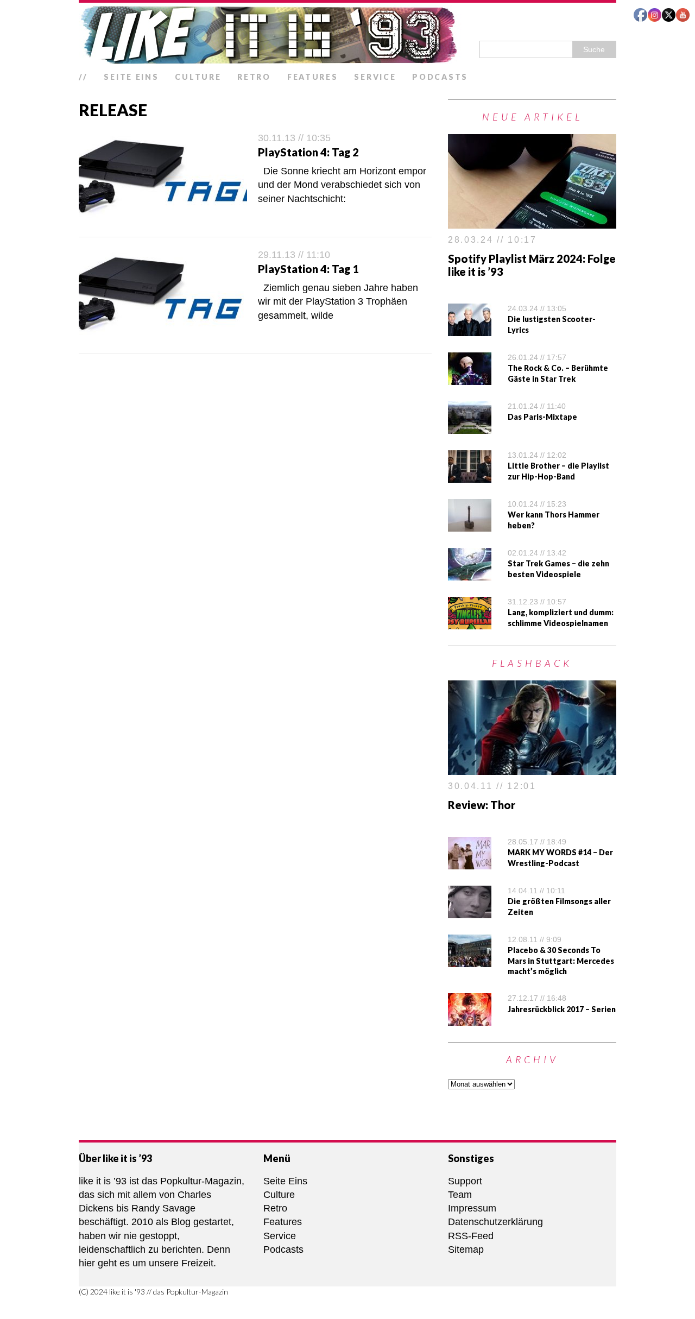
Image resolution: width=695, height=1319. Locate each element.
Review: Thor (481, 804)
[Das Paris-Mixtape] (469, 426)
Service (375, 76)
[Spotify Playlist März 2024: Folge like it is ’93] (532, 221)
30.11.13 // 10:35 (294, 137)
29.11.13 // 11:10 (294, 254)
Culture (198, 76)
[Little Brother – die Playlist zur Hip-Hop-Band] (469, 475)
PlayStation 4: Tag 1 (308, 268)
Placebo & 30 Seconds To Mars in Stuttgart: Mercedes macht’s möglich (561, 960)
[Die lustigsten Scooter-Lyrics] (469, 329)
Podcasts (440, 76)
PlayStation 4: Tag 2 (308, 152)
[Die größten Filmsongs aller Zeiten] (469, 910)
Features (312, 76)
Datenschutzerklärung (495, 1221)
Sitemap (466, 1249)
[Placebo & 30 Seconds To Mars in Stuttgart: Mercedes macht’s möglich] (469, 959)
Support (465, 1181)
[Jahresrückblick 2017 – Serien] (469, 1018)
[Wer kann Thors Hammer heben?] (469, 524)
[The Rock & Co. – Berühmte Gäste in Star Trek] (469, 378)
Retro (254, 76)
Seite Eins (131, 76)
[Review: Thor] (532, 767)
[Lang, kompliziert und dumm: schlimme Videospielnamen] (469, 622)
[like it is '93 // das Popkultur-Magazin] (347, 35)
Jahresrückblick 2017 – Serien (562, 1009)
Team (460, 1194)
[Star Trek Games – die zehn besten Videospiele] (469, 573)
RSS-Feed (471, 1235)
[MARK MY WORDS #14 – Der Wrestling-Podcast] (469, 861)
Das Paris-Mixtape (542, 416)
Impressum (472, 1208)
